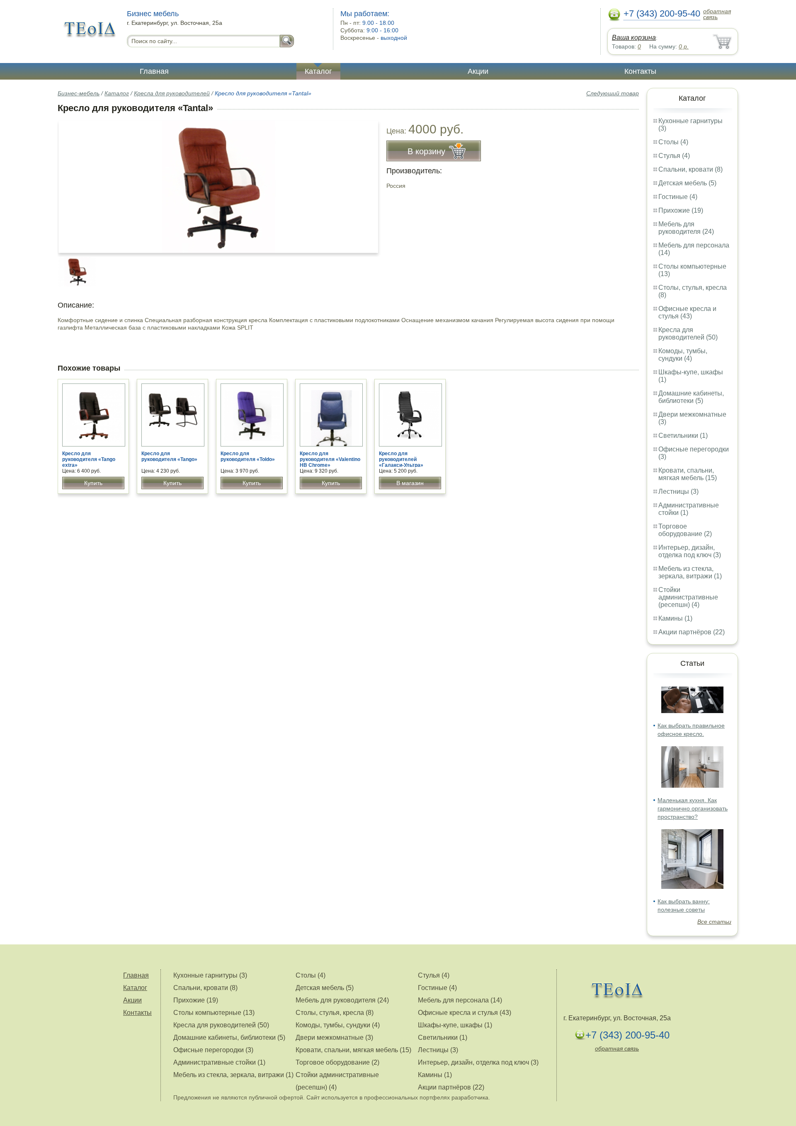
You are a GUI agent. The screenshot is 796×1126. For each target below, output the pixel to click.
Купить (93, 483)
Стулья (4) (674, 155)
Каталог (318, 71)
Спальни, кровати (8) (690, 169)
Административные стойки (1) (219, 1062)
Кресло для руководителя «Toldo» (248, 456)
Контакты (640, 71)
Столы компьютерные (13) (214, 1012)
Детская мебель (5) (687, 183)
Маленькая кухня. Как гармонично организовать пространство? (693, 808)
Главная (154, 71)
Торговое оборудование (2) (685, 530)
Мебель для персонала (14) (460, 1000)
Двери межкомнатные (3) (334, 1037)
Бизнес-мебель (79, 93)
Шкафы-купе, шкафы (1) (455, 1025)
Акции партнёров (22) (691, 632)
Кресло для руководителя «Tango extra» (88, 459)
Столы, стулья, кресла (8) (335, 1012)
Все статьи (714, 921)
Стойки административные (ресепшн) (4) (688, 597)
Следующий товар (612, 93)
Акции (478, 71)
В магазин (410, 483)
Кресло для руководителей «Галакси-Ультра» (401, 459)
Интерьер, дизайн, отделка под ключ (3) (689, 551)
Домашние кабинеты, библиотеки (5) (691, 397)
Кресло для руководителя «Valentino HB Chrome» (330, 459)
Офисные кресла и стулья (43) (687, 312)
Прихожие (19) (680, 210)
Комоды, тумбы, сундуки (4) (682, 354)
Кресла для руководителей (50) (688, 333)
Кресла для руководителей (172, 93)
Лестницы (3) (678, 491)
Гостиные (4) (677, 196)
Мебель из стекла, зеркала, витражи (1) (690, 572)
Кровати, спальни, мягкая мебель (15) (687, 474)
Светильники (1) (683, 435)
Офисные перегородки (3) (213, 1049)
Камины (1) (675, 618)
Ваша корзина (634, 37)
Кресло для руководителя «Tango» (169, 456)
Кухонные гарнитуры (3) (210, 975)
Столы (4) (673, 142)
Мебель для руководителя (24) (686, 228)
